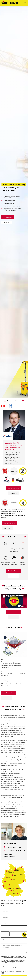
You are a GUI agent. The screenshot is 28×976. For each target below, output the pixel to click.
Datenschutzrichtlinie (10, 962)
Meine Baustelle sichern (13, 488)
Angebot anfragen (8, 217)
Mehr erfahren (7, 222)
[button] (2, 973)
